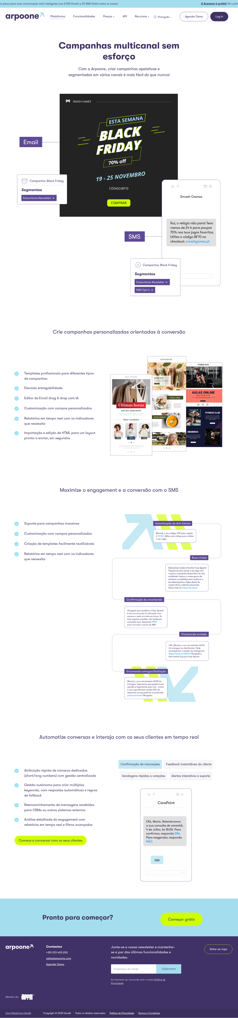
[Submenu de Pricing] (113, 16)
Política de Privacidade (122, 1013)
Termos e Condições (149, 1013)
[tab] (140, 764)
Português (164, 17)
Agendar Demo (55, 964)
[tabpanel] (166, 835)
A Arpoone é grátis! (202, 3)
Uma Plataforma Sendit (18, 1013)
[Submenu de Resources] (148, 16)
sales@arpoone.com (58, 958)
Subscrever (169, 968)
